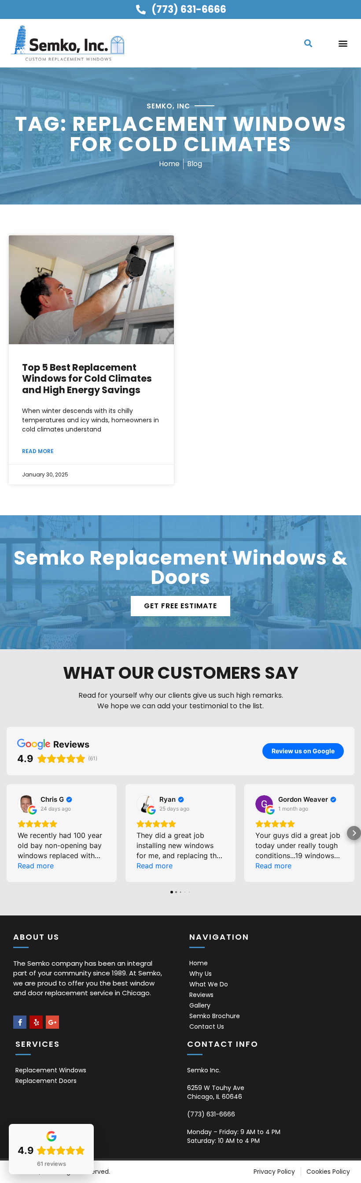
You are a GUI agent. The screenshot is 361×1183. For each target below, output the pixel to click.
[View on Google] (26, 804)
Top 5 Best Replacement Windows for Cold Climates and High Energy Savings (87, 378)
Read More (38, 451)
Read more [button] (36, 865)
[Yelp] (36, 1022)
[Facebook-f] (19, 1022)
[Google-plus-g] (52, 1022)
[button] (308, 43)
